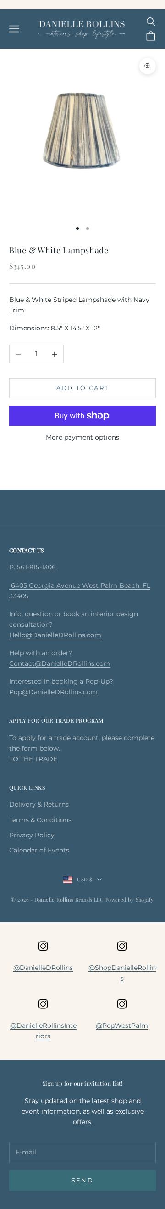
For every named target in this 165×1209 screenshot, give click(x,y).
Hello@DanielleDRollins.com (55, 635)
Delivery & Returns (39, 804)
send (83, 1180)
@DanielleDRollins (43, 968)
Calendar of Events (39, 850)
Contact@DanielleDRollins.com (59, 663)
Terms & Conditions (40, 820)
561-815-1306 (36, 567)
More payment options (82, 437)
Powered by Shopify (129, 899)
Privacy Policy (32, 835)
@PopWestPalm (122, 1025)
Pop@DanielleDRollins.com (53, 692)
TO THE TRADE (33, 759)
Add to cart (82, 387)
